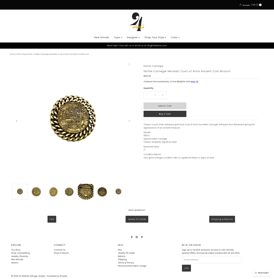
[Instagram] (137, 237)
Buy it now (165, 113)
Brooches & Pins (25, 54)
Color (174, 37)
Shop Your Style (155, 37)
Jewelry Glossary (19, 256)
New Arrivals (101, 37)
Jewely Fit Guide (137, 219)
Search (14, 262)
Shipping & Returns (222, 219)
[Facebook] (131, 237)
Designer (132, 37)
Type (117, 37)
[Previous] (17, 121)
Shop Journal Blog (20, 253)
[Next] (129, 121)
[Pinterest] (142, 237)
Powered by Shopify (57, 276)
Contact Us (59, 249)
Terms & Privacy (126, 262)
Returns (121, 256)
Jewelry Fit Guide (126, 253)
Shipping (122, 259)
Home (12, 54)
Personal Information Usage (132, 265)
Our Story (16, 249)
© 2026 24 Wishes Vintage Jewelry (28, 276)
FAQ (52, 219)
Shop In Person (61, 253)
